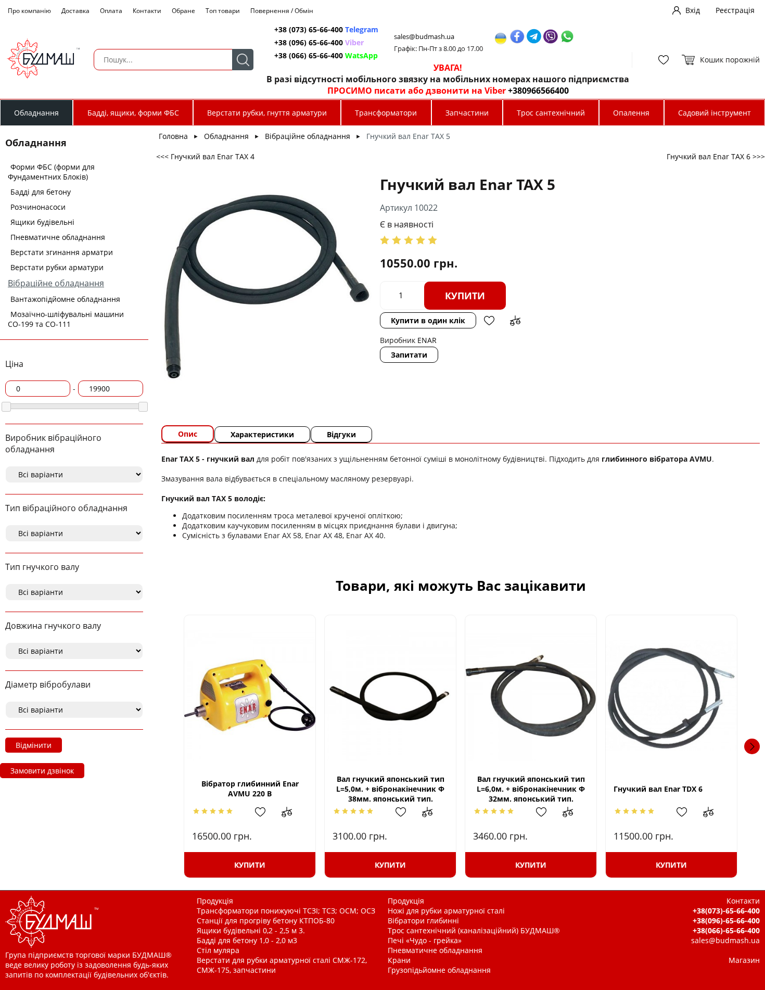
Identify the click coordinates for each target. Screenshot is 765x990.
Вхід (692, 10)
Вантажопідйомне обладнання (65, 299)
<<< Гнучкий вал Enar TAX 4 (205, 156)
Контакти (147, 10)
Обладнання (36, 113)
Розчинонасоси (38, 207)
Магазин (744, 960)
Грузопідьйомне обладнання (439, 970)
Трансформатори (386, 113)
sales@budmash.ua (424, 36)
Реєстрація (735, 10)
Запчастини (467, 113)
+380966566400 (538, 90)
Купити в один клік (428, 320)
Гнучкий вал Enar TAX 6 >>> (716, 156)
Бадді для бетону (40, 192)
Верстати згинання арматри (61, 252)
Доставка (75, 10)
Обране (183, 10)
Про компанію (29, 10)
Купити (465, 295)
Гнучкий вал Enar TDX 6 (658, 789)
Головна (173, 136)
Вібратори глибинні (423, 920)
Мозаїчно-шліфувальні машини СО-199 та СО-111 (66, 319)
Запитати (409, 355)
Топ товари (223, 10)
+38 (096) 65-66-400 (319, 42)
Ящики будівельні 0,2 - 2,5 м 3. (251, 930)
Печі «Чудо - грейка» (425, 940)
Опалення (631, 113)
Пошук (242, 59)
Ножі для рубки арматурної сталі (446, 911)
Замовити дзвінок (42, 771)
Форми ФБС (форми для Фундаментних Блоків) (51, 172)
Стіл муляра (218, 950)
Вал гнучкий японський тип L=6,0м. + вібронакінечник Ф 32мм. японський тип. (531, 789)
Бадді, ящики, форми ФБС (133, 113)
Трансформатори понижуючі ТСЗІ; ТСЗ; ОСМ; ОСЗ (286, 911)
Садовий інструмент (714, 113)
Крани (399, 960)
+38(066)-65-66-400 (726, 930)
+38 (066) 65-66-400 (326, 55)
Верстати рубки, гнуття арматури (267, 113)
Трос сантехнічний (551, 113)
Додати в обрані (489, 320)
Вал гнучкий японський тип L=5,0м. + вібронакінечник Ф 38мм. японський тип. (390, 789)
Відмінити (34, 745)
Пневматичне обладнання (57, 237)
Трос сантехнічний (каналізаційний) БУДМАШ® (474, 930)
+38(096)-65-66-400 (726, 920)
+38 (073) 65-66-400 (326, 29)
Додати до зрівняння (515, 320)
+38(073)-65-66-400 (726, 911)
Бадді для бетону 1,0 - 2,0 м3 (247, 940)
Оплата (111, 10)
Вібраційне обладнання (56, 283)
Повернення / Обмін (281, 10)
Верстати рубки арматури (57, 267)
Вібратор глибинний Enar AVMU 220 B (250, 788)
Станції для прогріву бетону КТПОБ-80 (266, 920)
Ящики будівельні (42, 222)
